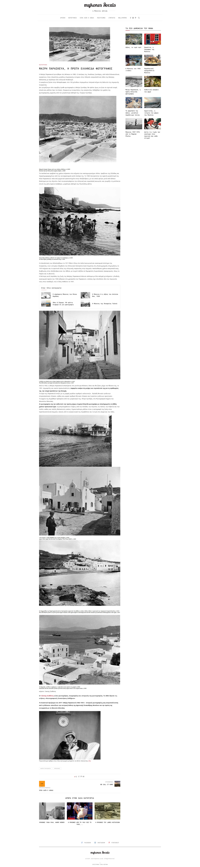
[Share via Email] (83, 777)
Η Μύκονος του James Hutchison (107, 822)
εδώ (89, 761)
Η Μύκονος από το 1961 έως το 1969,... (79, 823)
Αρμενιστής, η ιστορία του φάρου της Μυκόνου (151, 113)
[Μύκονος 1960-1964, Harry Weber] (52, 810)
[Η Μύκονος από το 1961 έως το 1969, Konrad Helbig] (80, 810)
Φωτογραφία (72, 18)
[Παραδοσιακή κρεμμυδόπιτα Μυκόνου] (152, 60)
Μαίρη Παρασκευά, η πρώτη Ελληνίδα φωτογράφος (133, 92)
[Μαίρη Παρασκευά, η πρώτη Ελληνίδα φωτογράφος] (134, 81)
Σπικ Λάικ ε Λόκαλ (87, 18)
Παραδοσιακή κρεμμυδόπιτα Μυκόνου (149, 71)
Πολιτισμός (101, 18)
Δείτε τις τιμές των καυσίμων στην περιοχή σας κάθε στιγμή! (152, 135)
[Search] (139, 18)
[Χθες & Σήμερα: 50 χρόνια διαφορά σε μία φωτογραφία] (46, 303)
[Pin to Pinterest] (81, 777)
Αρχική (62, 18)
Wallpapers (122, 18)
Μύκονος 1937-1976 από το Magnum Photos (133, 134)
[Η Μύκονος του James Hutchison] (107, 810)
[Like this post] (76, 777)
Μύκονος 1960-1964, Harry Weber (51, 822)
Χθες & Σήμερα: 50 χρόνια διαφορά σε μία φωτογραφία (63, 303)
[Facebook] (130, 18)
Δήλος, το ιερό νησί (133, 47)
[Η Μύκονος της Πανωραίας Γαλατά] (85, 303)
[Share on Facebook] (79, 777)
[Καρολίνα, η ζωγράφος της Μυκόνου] (152, 39)
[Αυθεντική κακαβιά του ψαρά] (152, 81)
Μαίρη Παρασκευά (45, 768)
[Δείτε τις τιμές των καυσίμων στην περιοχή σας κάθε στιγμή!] (152, 123)
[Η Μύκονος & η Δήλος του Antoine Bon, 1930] (85, 295)
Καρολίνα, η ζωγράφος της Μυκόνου (149, 49)
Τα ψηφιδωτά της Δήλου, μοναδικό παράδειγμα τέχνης (133, 113)
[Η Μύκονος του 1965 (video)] (134, 60)
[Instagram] (133, 18)
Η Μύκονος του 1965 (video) (133, 70)
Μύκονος (57, 768)
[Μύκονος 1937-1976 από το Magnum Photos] (134, 123)
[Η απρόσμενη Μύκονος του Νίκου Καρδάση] (46, 295)
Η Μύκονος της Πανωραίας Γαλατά (104, 304)
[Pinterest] (135, 18)
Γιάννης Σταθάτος (47, 696)
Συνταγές (112, 18)
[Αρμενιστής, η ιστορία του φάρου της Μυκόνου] (152, 102)
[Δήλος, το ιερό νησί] (134, 39)
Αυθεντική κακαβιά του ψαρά (151, 91)
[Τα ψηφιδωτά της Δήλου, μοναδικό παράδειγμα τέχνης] (134, 102)
